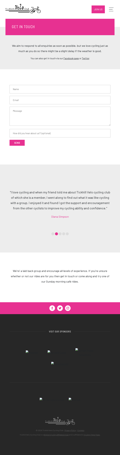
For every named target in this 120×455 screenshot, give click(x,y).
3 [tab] (60, 233)
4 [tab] (63, 233)
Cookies (80, 430)
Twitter (85, 58)
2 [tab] (56, 233)
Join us (98, 9)
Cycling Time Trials (92, 435)
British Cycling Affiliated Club (56, 435)
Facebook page (71, 58)
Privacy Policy (70, 430)
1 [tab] (52, 233)
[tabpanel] (60, 204)
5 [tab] (67, 233)
